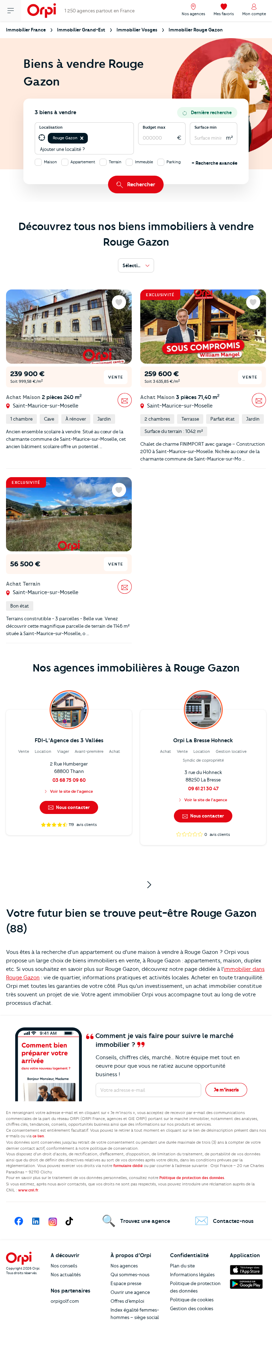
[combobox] (89, 138)
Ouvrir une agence (130, 1292)
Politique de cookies (192, 1299)
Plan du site (182, 1265)
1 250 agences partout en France (99, 10)
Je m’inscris (226, 1089)
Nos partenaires (70, 1291)
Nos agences (124, 1265)
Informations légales (192, 1274)
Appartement (82, 161)
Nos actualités (66, 1274)
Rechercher (141, 184)
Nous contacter (72, 807)
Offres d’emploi (127, 1301)
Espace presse (125, 1283)
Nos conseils (64, 1265)
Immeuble (144, 161)
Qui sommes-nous (129, 1274)
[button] (82, 138)
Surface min (205, 127)
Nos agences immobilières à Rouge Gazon (136, 667)
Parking (173, 161)
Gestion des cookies (191, 1308)
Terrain (115, 161)
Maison (50, 161)
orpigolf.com (65, 1301)
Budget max (154, 127)
